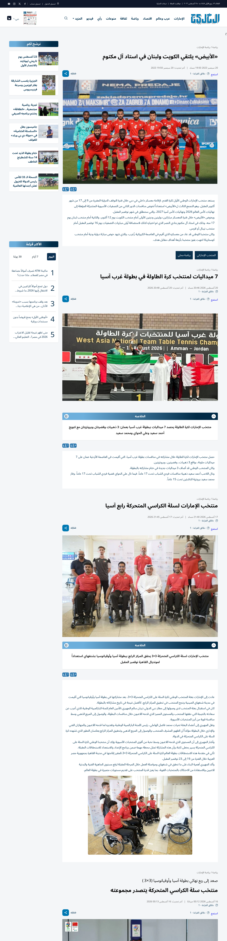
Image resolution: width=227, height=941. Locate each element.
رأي (99, 18)
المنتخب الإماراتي (206, 255)
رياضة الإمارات (203, 47)
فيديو (89, 18)
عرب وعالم (163, 18)
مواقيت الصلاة (175, 3)
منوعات (111, 18)
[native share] (65, 73)
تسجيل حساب (35, 4)
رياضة (135, 18)
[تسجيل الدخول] (58, 4)
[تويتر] (19, 4)
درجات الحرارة (162, 3)
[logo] (205, 19)
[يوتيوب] (9, 4)
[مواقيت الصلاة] (9, 19)
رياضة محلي (184, 255)
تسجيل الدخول (50, 4)
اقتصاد (147, 18)
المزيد (78, 18)
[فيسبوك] (25, 4)
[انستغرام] (14, 4)
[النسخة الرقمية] (30, 19)
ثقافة (123, 18)
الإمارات (179, 18)
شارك (73, 73)
